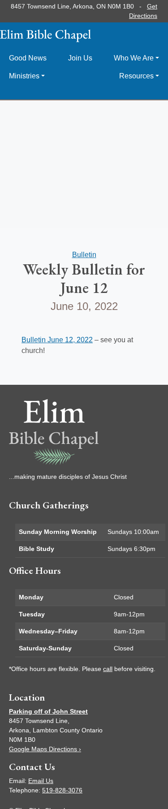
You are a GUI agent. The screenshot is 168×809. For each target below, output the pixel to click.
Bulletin (84, 254)
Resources (136, 76)
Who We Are (134, 58)
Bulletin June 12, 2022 (57, 340)
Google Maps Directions (45, 749)
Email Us (40, 780)
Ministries (24, 76)
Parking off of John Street (48, 711)
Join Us (80, 58)
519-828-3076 (62, 790)
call (107, 668)
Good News (28, 58)
